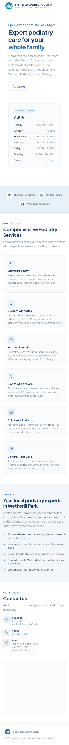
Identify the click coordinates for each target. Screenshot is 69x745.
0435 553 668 (19, 633)
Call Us (21, 86)
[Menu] (61, 6)
